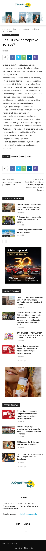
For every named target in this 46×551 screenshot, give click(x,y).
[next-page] (7, 241)
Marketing (18, 548)
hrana (22, 156)
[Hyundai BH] (23, 265)
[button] (44, 10)
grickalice (14, 156)
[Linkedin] (29, 57)
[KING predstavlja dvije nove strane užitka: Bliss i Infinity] (8, 445)
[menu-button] (4, 4)
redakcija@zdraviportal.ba (27, 514)
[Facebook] (12, 57)
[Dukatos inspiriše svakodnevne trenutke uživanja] (8, 233)
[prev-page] (4, 241)
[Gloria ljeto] (23, 15)
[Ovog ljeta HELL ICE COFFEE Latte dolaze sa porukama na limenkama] (8, 457)
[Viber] (35, 57)
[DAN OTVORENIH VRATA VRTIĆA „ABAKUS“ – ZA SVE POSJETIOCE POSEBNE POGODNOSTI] (8, 336)
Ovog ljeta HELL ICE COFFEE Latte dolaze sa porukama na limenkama (30, 456)
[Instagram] (26, 531)
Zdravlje (14, 29)
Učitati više (22, 361)
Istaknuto (6, 211)
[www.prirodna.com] (23, 382)
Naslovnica (6, 29)
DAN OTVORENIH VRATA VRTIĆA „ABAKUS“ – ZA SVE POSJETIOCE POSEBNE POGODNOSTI (30, 335)
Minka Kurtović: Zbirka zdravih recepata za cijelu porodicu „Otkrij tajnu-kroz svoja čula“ (29, 207)
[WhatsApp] (23, 57)
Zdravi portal (28, 548)
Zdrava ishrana (24, 29)
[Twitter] (18, 57)
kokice (29, 156)
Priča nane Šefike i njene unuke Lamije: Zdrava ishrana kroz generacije (29, 219)
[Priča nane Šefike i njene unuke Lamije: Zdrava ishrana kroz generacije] (8, 220)
